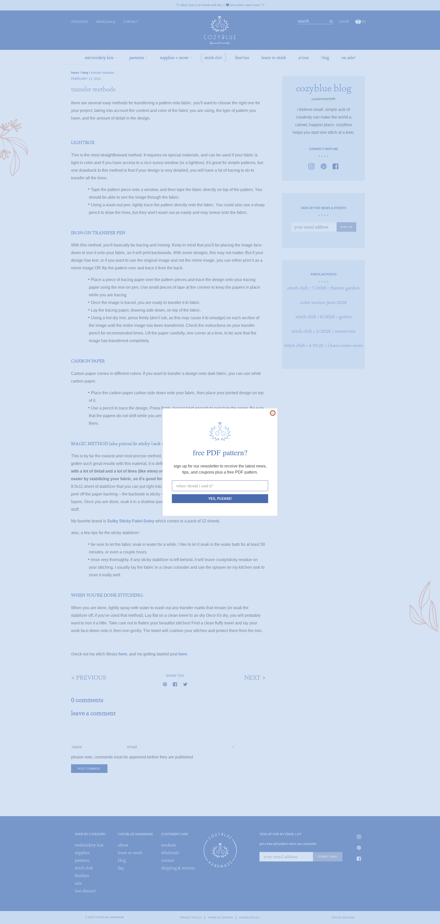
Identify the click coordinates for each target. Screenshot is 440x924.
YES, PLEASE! (220, 499)
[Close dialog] (272, 413)
